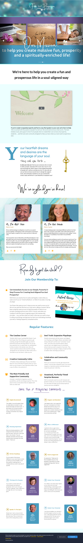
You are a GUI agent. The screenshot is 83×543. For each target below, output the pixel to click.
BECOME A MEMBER (32, 14)
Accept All (73, 536)
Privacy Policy (8, 538)
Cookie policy (33, 536)
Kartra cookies (40, 536)
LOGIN (60, 14)
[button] (6, 40)
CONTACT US (54, 14)
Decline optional (62, 536)
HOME (22, 14)
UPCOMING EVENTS (44, 14)
